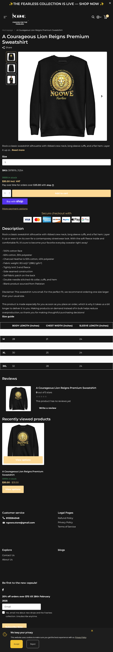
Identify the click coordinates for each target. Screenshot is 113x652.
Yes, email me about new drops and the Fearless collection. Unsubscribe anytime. (29, 614)
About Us (7, 559)
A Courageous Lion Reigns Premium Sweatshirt (22, 473)
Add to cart (61, 192)
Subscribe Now (14, 627)
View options (23, 460)
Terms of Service (67, 526)
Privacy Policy (65, 522)
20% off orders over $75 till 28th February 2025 (26, 598)
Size (4, 156)
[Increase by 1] (10, 190)
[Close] (101, 630)
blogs (61, 549)
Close (110, 3)
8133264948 (12, 518)
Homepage (7, 30)
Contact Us (8, 555)
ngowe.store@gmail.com (20, 522)
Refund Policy (65, 518)
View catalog (5, 17)
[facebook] (3, 589)
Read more (18, 150)
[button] (102, 96)
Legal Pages (65, 512)
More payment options (15, 208)
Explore (7, 549)
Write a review (47, 408)
